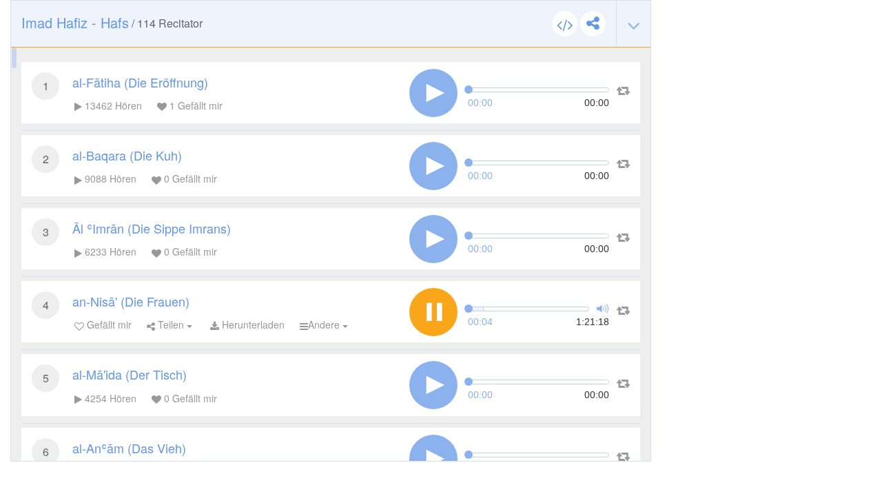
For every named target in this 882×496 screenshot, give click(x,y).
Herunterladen (252, 324)
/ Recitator (112, 22)
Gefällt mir (108, 324)
